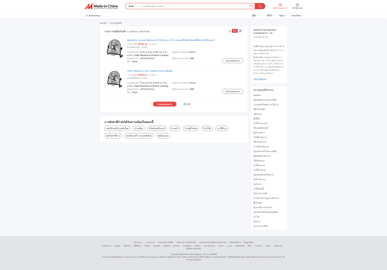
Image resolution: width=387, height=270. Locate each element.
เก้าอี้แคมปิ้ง (258, 188)
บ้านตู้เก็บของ (191, 128)
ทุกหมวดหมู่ (94, 15)
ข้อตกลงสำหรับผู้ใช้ (165, 242)
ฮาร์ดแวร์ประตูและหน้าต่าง (266, 198)
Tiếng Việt (278, 246)
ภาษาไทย (258, 246)
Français (156, 246)
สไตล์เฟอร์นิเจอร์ (157, 128)
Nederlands (240, 246)
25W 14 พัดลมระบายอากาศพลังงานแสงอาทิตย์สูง (150, 70)
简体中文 (127, 246)
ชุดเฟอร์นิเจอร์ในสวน (263, 174)
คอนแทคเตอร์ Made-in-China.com (212, 242)
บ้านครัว (175, 128)
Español (166, 246)
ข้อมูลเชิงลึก (248, 242)
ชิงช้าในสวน (259, 179)
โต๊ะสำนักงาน (259, 141)
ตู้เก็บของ (257, 202)
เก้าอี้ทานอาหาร (260, 123)
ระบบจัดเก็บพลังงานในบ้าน (266, 104)
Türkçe (267, 246)
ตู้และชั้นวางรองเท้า (262, 207)
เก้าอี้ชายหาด (259, 169)
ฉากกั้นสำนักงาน (261, 146)
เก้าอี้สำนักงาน (260, 137)
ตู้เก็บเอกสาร (259, 132)
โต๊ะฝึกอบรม (259, 160)
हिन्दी (249, 246)
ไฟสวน (256, 221)
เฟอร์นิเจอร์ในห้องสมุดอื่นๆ (265, 212)
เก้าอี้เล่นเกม (259, 165)
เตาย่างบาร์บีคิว (260, 226)
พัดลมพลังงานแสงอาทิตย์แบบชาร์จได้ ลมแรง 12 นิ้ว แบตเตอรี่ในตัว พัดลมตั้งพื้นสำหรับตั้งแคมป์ (171, 40)
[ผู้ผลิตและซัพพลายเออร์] (101, 6)
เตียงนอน (257, 113)
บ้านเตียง (139, 128)
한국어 (221, 246)
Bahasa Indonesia (193, 248)
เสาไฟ (256, 216)
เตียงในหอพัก (259, 109)
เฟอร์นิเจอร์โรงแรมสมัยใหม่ (139, 135)
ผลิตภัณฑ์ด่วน (235, 242)
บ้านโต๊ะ (207, 128)
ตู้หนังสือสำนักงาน (261, 155)
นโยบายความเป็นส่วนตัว (186, 242)
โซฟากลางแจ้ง (260, 193)
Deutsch (176, 246)
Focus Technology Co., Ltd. (195, 254)
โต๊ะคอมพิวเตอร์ (260, 127)
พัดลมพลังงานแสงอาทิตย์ (264, 99)
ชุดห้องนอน (163, 135)
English (117, 246)
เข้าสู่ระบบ (297, 7)
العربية (229, 246)
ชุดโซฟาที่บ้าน (113, 135)
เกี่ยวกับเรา (138, 242)
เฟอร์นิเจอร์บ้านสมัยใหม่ (117, 128)
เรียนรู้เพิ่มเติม (261, 79)
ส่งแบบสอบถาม (233, 60)
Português (187, 246)
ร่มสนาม (257, 184)
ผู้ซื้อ (254, 15)
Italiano (198, 246)
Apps (281, 15)
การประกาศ (150, 242)
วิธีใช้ (269, 15)
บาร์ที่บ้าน (221, 128)
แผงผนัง (257, 95)
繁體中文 (137, 246)
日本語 (147, 246)
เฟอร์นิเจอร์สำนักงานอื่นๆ (265, 151)
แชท (188, 103)
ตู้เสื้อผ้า (256, 118)
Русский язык (209, 246)
